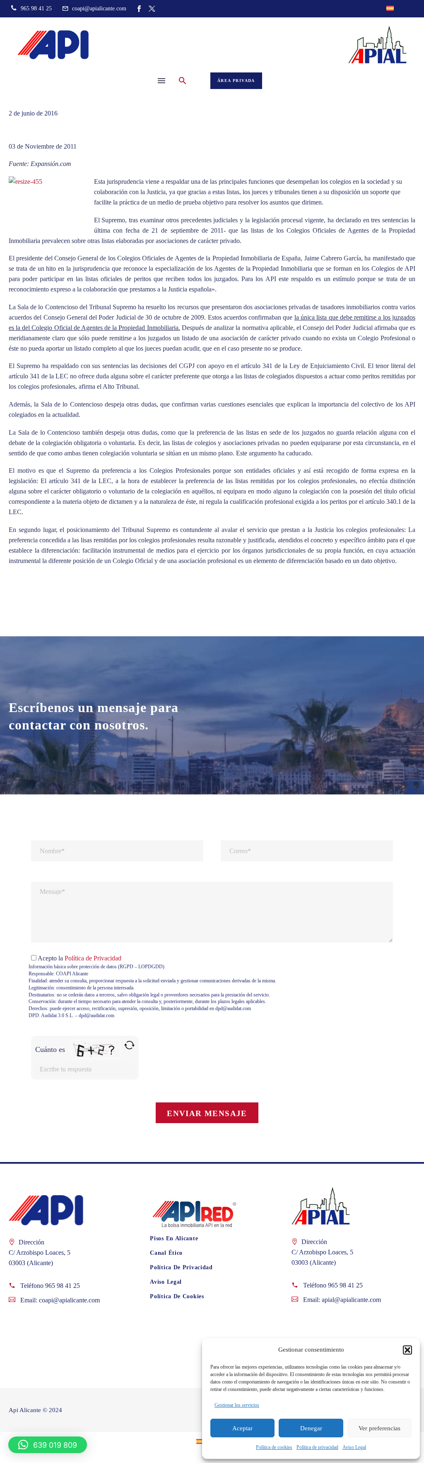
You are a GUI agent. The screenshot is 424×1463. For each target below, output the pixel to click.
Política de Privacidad (93, 958)
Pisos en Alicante (174, 1238)
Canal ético (166, 1253)
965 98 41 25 (62, 1285)
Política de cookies (274, 1447)
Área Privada (236, 80)
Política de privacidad (317, 1447)
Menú (161, 81)
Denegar (311, 1428)
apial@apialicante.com (351, 1299)
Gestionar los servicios (236, 1405)
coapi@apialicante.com (69, 1300)
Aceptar (242, 1428)
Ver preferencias (379, 1428)
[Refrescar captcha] (129, 1045)
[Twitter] (152, 8)
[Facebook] (139, 8)
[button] (407, 1350)
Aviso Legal (354, 1447)
